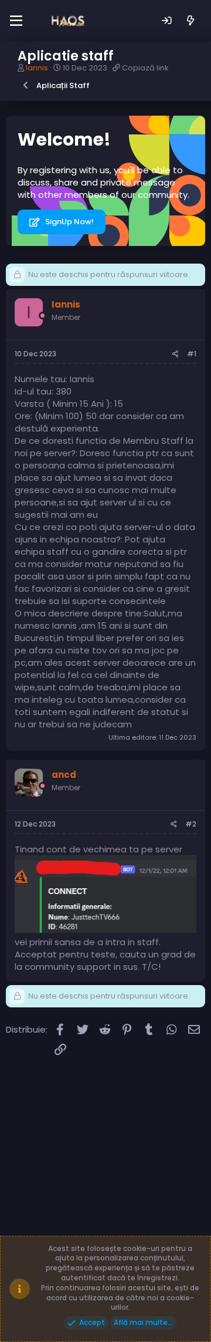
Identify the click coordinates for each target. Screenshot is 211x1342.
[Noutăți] (191, 21)
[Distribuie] (175, 354)
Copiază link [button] (145, 67)
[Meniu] (16, 21)
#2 (190, 824)
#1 (191, 354)
